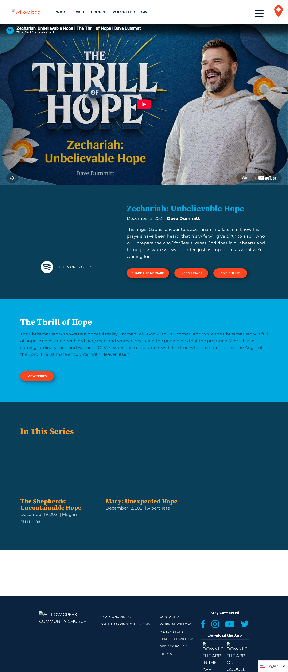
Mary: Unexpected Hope (142, 502)
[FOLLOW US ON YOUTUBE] (229, 624)
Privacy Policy (173, 646)
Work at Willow (175, 624)
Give (145, 12)
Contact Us (170, 617)
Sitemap (167, 654)
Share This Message (148, 273)
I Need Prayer (191, 273)
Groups (98, 12)
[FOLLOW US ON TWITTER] (245, 624)
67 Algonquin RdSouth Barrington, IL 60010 (125, 620)
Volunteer (124, 12)
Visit (80, 12)
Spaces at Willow (176, 639)
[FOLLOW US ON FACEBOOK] (203, 624)
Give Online (230, 273)
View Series (37, 376)
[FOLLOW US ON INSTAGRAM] (215, 624)
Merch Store (172, 632)
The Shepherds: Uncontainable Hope (50, 505)
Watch (62, 12)
